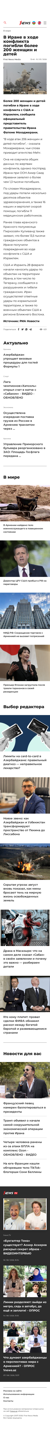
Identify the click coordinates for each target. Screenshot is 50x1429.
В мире (7, 31)
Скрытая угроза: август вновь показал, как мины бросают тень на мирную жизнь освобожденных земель (22, 892)
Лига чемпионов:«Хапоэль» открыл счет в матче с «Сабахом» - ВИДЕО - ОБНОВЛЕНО (19, 389)
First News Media (12, 59)
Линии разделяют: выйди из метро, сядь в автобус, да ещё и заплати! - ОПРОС (24, 1306)
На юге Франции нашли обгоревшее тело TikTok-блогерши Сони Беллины (22, 1168)
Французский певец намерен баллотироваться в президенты (24, 1107)
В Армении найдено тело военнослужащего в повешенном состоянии (23, 528)
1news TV (7, 1235)
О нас (6, 1398)
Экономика (8, 407)
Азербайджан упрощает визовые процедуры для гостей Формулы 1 (20, 360)
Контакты (8, 1401)
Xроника (7, 349)
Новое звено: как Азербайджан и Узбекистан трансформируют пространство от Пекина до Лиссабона (24, 826)
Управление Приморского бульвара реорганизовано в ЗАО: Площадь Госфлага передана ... (24, 450)
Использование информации (18, 1394)
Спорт (6, 376)
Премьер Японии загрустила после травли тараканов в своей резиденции (24, 688)
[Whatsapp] (26, 329)
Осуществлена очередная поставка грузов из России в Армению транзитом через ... (19, 420)
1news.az (13, 1411)
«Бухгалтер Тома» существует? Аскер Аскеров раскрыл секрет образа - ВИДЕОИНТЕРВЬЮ (25, 1247)
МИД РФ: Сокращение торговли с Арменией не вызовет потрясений (23, 635)
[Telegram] (30, 329)
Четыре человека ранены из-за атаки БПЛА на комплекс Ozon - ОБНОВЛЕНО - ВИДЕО (22, 1148)
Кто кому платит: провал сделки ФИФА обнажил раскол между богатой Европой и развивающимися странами (25, 1024)
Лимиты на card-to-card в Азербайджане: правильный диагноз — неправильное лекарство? (25, 762)
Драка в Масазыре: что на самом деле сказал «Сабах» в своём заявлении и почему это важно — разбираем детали (25, 958)
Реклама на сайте (12, 1391)
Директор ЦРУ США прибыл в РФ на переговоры (25, 582)
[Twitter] (22, 329)
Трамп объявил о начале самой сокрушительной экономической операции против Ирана (23, 1127)
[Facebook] (18, 329)
